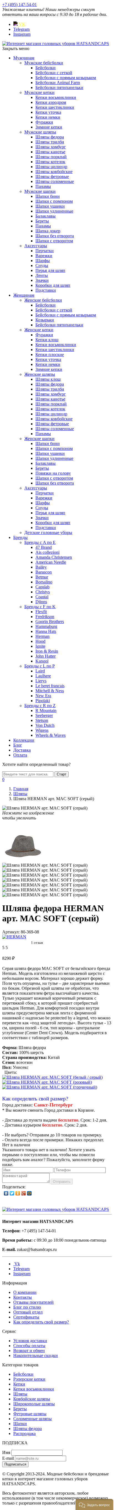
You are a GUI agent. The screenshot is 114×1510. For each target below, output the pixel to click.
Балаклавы (45, 216)
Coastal (41, 596)
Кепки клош (46, 339)
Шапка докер (47, 231)
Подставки (45, 290)
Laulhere (43, 676)
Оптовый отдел (28, 1312)
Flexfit (41, 611)
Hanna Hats (45, 631)
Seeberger (44, 715)
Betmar (41, 577)
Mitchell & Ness (49, 690)
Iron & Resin (46, 651)
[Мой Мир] (29, 1193)
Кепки (19, 1384)
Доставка (22, 750)
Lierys (40, 680)
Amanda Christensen (53, 557)
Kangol (41, 661)
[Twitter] (12, 1193)
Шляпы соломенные (54, 181)
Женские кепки (38, 329)
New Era (43, 695)
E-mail (8, 1458)
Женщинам (23, 295)
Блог (17, 745)
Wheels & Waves (50, 735)
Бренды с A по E (40, 542)
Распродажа (24, 1433)
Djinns (41, 601)
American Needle (50, 562)
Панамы (43, 186)
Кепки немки (47, 117)
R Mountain (45, 710)
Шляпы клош (48, 379)
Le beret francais (49, 685)
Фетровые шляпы (29, 1413)
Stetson (41, 720)
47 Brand (43, 547)
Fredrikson (44, 616)
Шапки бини (47, 196)
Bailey (41, 567)
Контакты (22, 1297)
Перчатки (44, 250)
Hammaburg (46, 626)
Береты (42, 221)
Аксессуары (35, 245)
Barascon (43, 572)
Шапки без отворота (54, 235)
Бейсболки (45, 67)
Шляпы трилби (49, 142)
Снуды (41, 265)
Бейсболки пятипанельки (59, 87)
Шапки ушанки (50, 206)
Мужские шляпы (40, 132)
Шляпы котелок (50, 161)
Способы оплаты (29, 1345)
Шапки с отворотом (54, 240)
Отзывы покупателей (33, 1302)
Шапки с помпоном (54, 201)
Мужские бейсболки (43, 62)
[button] (94, 1504)
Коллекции (23, 740)
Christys (42, 591)
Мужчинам (23, 57)
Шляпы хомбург (50, 146)
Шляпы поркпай (51, 156)
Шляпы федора (49, 137)
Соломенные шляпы (32, 1418)
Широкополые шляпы (34, 1403)
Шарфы (42, 260)
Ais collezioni (47, 552)
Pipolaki (42, 700)
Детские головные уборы (48, 532)
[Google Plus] (24, 1193)
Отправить (62, 1182)
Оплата (20, 755)
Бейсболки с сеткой (53, 72)
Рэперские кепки (29, 1379)
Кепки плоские (49, 354)
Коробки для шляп (52, 285)
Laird (40, 671)
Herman (42, 636)
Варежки (43, 255)
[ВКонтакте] (6, 1193)
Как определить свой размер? (35, 1099)
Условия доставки (30, 1340)
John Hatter (45, 656)
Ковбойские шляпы (31, 1399)
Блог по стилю (27, 1307)
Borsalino (43, 582)
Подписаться (15, 1464)
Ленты (41, 275)
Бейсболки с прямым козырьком (65, 77)
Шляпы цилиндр (51, 166)
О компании (25, 1292)
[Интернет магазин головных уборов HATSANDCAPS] (55, 43)
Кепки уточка (48, 112)
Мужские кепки (39, 92)
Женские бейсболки (43, 300)
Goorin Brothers (49, 621)
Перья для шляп (50, 270)
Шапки (20, 1423)
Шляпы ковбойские (53, 171)
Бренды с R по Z (40, 705)
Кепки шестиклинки (54, 107)
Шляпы (20, 1394)
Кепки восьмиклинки (55, 97)
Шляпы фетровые (52, 176)
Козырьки (44, 320)
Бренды (20, 537)
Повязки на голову (53, 473)
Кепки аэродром (50, 102)
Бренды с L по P (39, 666)
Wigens (41, 730)
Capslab (42, 587)
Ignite (40, 646)
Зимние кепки (48, 127)
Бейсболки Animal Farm (57, 82)
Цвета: (10, 1072)
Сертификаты (26, 1317)
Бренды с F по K (40, 606)
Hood (40, 641)
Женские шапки (39, 438)
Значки (42, 280)
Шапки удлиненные (54, 211)
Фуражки (44, 122)
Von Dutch (45, 725)
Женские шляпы (39, 374)
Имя (6, 1452)
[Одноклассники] (18, 1193)
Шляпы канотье (50, 151)
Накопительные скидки (35, 1355)
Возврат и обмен (29, 1350)
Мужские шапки (40, 191)
